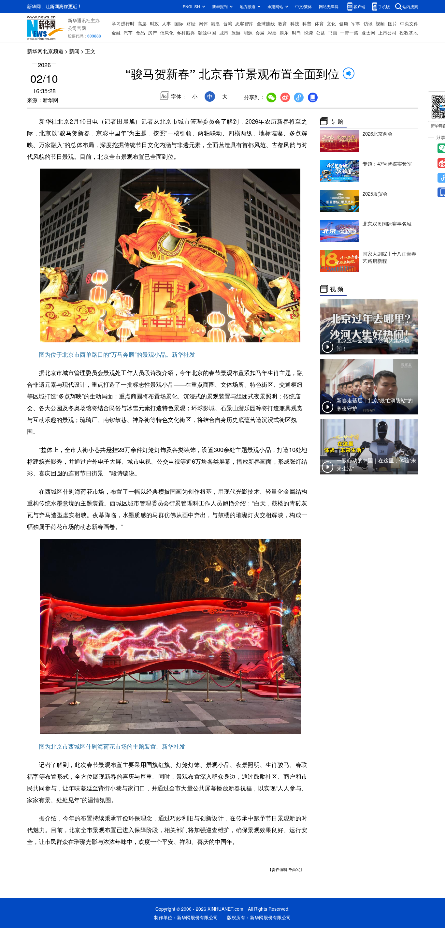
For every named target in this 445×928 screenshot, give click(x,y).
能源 (247, 32)
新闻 (74, 51)
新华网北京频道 (45, 51)
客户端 (359, 6)
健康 (343, 23)
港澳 (215, 23)
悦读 (308, 32)
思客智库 (244, 23)
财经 (190, 23)
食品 (140, 32)
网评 (203, 23)
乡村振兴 (186, 32)
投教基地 (408, 32)
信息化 (167, 32)
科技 (294, 23)
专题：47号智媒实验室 (387, 163)
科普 (306, 23)
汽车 (128, 32)
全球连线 (266, 23)
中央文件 (409, 23)
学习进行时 (123, 23)
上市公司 (387, 32)
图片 (392, 23)
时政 (154, 23)
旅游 (235, 32)
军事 (355, 23)
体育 (319, 23)
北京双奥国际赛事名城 (387, 223)
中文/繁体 (303, 6)
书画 (332, 32)
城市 (223, 32)
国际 (178, 23)
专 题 (336, 121)
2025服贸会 (375, 193)
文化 (331, 23)
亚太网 (368, 32)
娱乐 (284, 32)
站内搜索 (410, 6)
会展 (260, 32)
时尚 (296, 32)
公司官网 (77, 28)
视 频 (336, 289)
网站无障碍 (328, 6)
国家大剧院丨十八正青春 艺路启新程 (389, 257)
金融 (116, 32)
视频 (380, 23)
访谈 (368, 23)
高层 (142, 23)
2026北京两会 (378, 133)
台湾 (227, 23)
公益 (320, 32)
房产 (152, 32)
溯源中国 (207, 32)
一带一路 (349, 32)
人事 (166, 23)
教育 (282, 23)
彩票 (272, 32)
